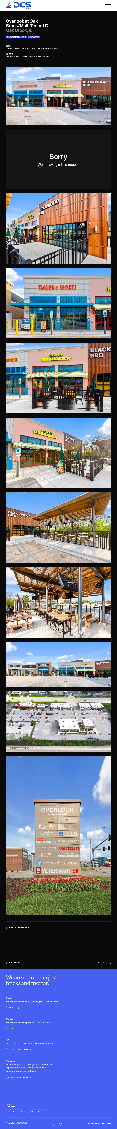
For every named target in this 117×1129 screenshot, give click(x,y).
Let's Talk (13, 1029)
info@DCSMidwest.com (18, 1077)
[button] (107, 5)
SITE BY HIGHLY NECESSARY (99, 1124)
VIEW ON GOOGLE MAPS (18, 1050)
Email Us (12, 1008)
